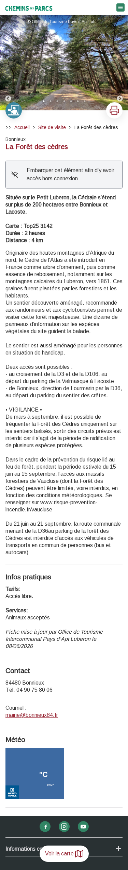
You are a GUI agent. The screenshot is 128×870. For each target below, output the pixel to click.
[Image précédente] (8, 62)
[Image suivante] (120, 62)
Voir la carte (59, 853)
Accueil (22, 127)
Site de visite (52, 127)
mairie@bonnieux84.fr (31, 715)
